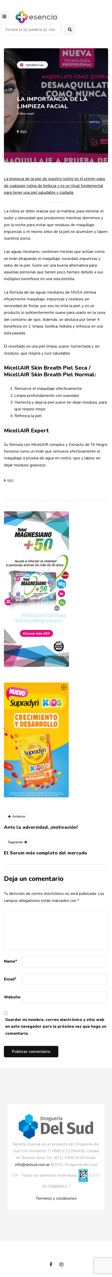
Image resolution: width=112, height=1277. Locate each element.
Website (12, 997)
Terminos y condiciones (56, 1198)
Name (10, 961)
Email (10, 979)
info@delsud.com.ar (32, 1164)
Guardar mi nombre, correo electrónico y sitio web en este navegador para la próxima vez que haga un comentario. (55, 1026)
